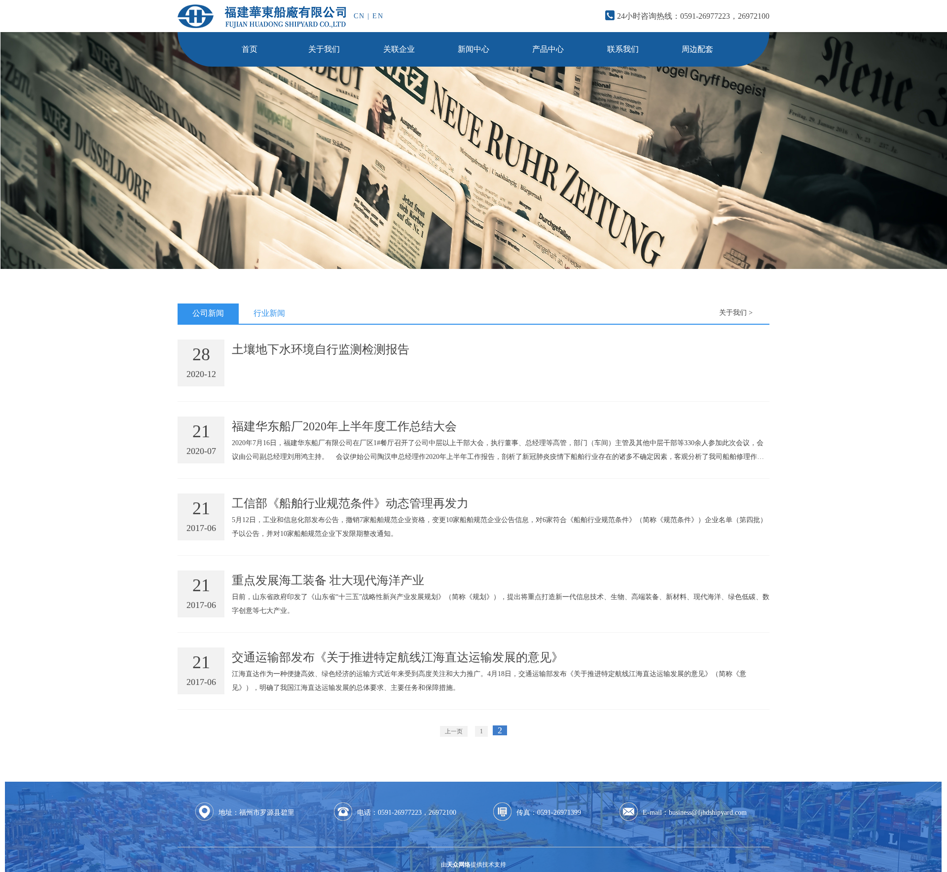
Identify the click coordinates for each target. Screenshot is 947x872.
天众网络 (459, 864)
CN (359, 16)
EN (378, 16)
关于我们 (733, 312)
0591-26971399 (559, 812)
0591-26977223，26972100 (724, 16)
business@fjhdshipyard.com (708, 812)
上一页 (454, 731)
